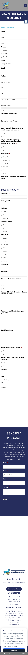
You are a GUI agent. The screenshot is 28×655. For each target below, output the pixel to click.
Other (4, 173)
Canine (5, 238)
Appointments (22, 653)
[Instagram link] (17, 605)
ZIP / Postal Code (6, 105)
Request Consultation (14, 589)
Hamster (5, 261)
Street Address (5, 82)
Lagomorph (6, 244)
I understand (14, 650)
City (2, 93)
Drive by (5, 170)
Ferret (4, 254)
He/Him (5, 53)
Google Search (7, 157)
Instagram (5, 167)
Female (5, 215)
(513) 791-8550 (15, 596)
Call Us (8, 653)
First (2, 37)
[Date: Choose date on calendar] (2, 382)
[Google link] (13, 605)
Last (2, 43)
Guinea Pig (6, 251)
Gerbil (4, 257)
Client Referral (6, 160)
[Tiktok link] (15, 605)
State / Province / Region (8, 99)
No (3, 136)
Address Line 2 (5, 88)
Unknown (5, 218)
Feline (4, 241)
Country (3, 110)
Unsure (5, 231)
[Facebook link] (11, 605)
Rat (4, 248)
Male (4, 211)
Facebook (5, 163)
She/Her (5, 50)
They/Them (6, 57)
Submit (3, 387)
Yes (4, 133)
